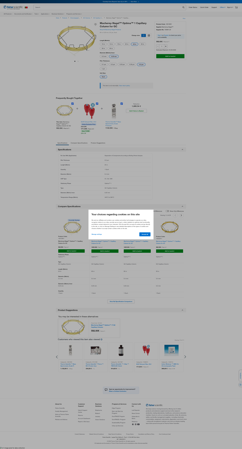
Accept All (145, 234)
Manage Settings (97, 234)
